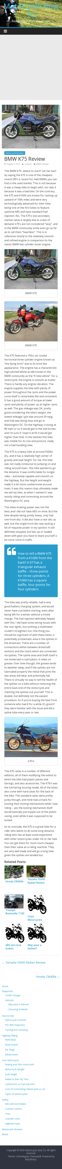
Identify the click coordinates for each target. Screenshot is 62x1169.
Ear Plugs (10, 1049)
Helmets (9, 1000)
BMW (38, 164)
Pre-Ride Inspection (15, 1024)
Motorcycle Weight (14, 1069)
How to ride (8, 1015)
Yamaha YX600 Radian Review (23, 962)
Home (5, 986)
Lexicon (28, 164)
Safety (5, 1099)
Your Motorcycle (10, 1060)
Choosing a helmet (18, 1009)
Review (45, 164)
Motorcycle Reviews (15, 153)
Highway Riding (9, 1035)
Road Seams (11, 1044)
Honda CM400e (48, 976)
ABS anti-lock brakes (15, 1103)
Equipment (7, 991)
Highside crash (12, 1123)
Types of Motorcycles (16, 1093)
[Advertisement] (31, 67)
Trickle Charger (13, 995)
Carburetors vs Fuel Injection (20, 1084)
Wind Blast (10, 1039)
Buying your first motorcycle (19, 1064)
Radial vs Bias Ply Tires (17, 1079)
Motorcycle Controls (15, 1019)
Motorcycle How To (31, 10)
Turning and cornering (16, 1029)
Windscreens (11, 1054)
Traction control (13, 1108)
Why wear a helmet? (18, 1004)
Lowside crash (12, 1118)
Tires (7, 1113)
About (5, 1134)
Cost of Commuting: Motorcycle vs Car (25, 1089)
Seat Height (11, 1074)
